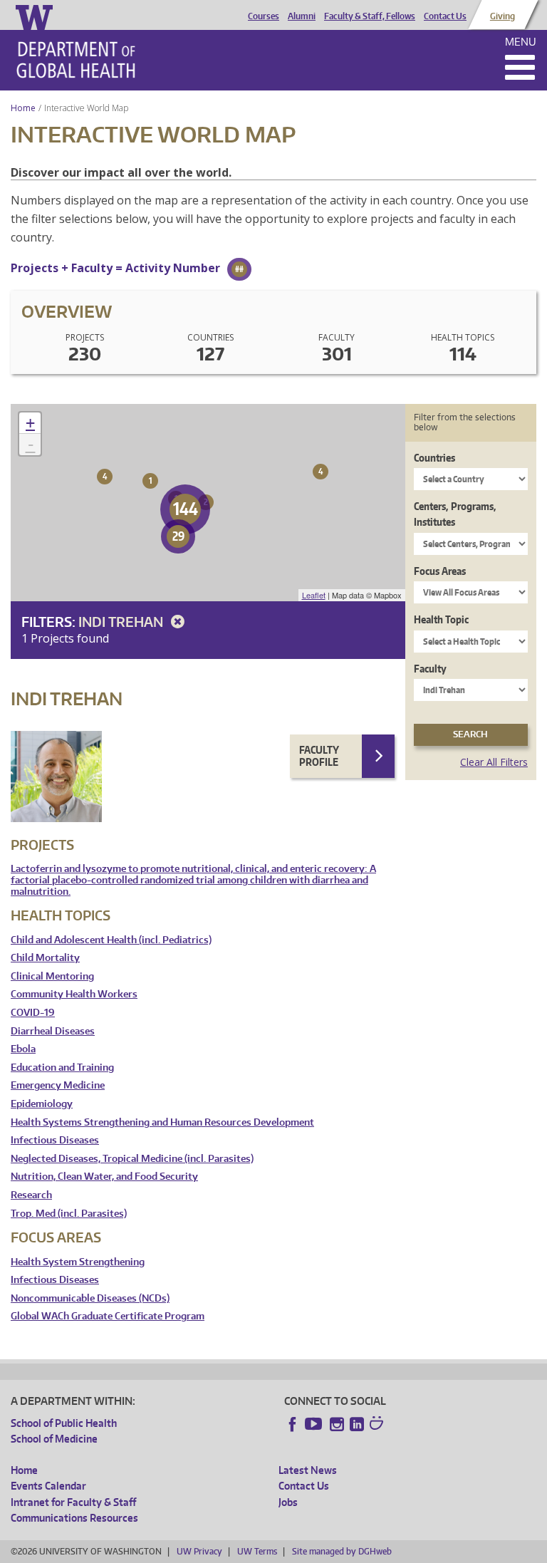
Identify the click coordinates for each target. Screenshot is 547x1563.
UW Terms (257, 1551)
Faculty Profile (319, 756)
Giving (502, 16)
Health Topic (441, 619)
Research (31, 1195)
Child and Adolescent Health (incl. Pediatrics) (111, 940)
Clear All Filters (494, 762)
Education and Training (62, 1067)
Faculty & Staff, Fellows (369, 16)
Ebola (23, 1049)
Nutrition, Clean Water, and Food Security (104, 1176)
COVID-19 (33, 1012)
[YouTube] (314, 1424)
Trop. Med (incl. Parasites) (69, 1213)
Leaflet (313, 595)
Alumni (302, 16)
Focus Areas (440, 571)
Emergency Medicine (58, 1085)
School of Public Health (64, 1423)
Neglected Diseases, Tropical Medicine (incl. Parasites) (132, 1158)
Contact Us (445, 16)
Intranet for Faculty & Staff (73, 1502)
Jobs (288, 1502)
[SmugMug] (378, 1424)
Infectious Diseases (55, 1140)
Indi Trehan (122, 621)
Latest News (307, 1470)
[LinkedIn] (356, 1424)
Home (23, 108)
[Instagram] (336, 1424)
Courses (263, 16)
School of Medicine (54, 1439)
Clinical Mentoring (52, 976)
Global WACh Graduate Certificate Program (107, 1316)
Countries (434, 458)
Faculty (430, 669)
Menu (520, 42)
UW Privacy (199, 1551)
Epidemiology (42, 1104)
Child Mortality (45, 957)
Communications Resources (74, 1518)
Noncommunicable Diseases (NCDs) (90, 1298)
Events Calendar (48, 1486)
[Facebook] (292, 1424)
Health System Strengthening (78, 1262)
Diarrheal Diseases (53, 1031)
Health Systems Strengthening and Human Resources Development (162, 1122)
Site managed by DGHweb (342, 1551)
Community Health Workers (74, 994)
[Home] (76, 60)
